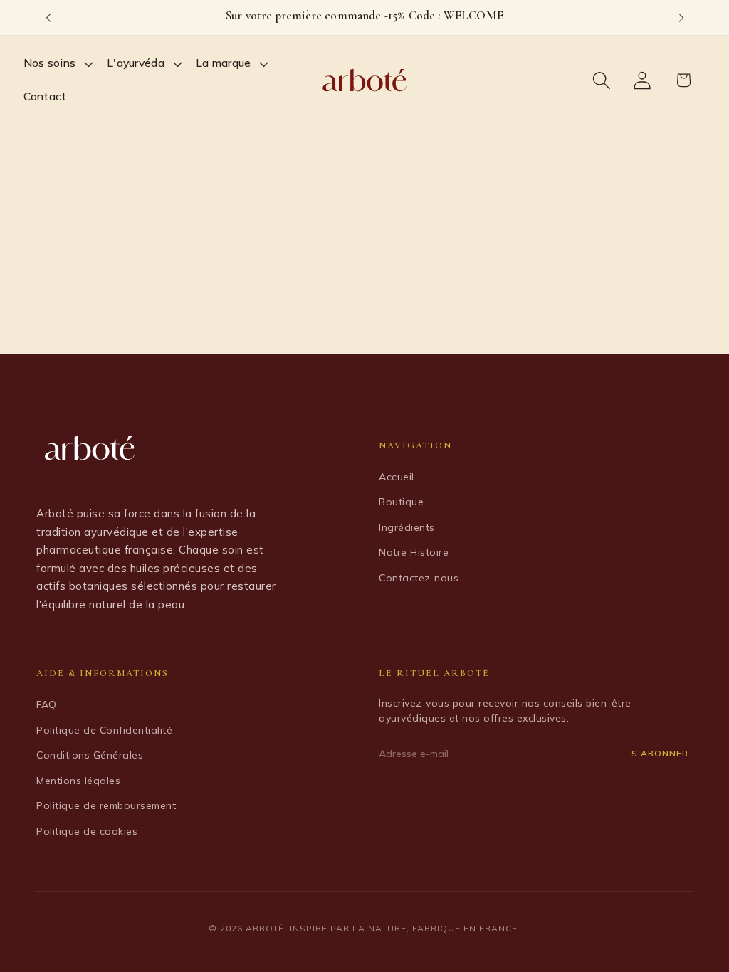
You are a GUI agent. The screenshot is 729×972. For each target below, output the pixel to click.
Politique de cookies (86, 831)
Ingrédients (407, 527)
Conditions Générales (89, 755)
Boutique (401, 501)
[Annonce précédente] (48, 17)
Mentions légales (78, 780)
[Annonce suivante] (681, 17)
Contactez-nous (418, 577)
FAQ (46, 704)
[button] (59, 63)
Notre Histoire (414, 552)
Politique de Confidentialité (104, 730)
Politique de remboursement (106, 805)
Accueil (396, 476)
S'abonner (659, 753)
